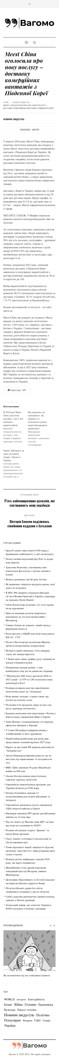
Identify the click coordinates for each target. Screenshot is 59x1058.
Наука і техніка (26, 1010)
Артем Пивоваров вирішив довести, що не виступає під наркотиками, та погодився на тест (29, 759)
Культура (9, 1010)
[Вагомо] (29, 23)
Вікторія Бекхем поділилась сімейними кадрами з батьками (29, 523)
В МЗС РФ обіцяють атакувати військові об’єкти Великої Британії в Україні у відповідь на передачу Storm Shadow (30, 596)
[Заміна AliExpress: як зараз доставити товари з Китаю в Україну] (15, 463)
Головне (30, 1004)
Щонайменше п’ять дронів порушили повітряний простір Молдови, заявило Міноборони (26, 871)
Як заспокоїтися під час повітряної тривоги (26, 975)
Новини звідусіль (21, 102)
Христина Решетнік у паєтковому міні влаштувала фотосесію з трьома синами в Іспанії (28, 571)
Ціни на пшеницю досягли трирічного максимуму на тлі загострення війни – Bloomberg (26, 616)
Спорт (46, 1020)
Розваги (27, 1020)
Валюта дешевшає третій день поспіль (26, 579)
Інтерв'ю (21, 999)
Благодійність (36, 999)
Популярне (12, 1020)
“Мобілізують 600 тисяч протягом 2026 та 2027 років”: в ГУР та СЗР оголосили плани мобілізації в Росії (29, 679)
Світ (37, 1020)
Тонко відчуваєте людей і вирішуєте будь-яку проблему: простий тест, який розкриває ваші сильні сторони (30, 850)
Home (6, 102)
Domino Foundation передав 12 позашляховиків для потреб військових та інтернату (28, 796)
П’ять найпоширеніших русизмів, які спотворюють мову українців (29, 503)
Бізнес (8, 1004)
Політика (42, 1015)
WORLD (9, 999)
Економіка (45, 1004)
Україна (9, 1025)
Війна (18, 1004)
